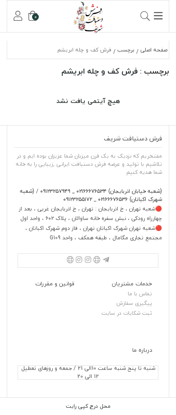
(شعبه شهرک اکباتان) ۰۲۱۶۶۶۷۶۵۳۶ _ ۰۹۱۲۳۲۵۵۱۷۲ (91, 195)
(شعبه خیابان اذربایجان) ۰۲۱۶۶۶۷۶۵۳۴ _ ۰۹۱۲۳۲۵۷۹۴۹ (100, 191)
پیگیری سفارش (134, 303)
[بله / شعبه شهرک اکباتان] (69, 260)
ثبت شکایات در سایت (127, 313)
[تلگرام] (106, 260)
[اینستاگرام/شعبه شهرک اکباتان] (78, 260)
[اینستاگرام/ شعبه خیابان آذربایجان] (88, 260)
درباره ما (142, 350)
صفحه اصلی (153, 50)
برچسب (125, 50)
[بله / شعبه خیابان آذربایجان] (97, 260)
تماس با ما (140, 293)
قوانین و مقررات (54, 284)
